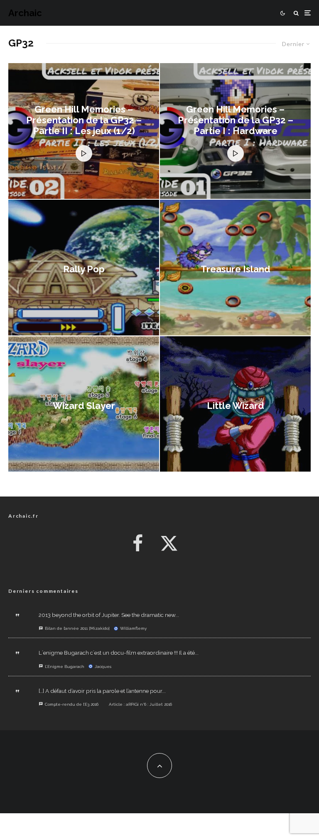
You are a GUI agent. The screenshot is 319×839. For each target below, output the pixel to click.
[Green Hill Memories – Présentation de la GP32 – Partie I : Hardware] (235, 131)
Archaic (25, 12)
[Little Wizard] (235, 404)
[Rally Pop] (83, 267)
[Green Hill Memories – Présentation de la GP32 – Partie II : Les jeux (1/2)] (83, 131)
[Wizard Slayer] (83, 404)
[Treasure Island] (235, 267)
